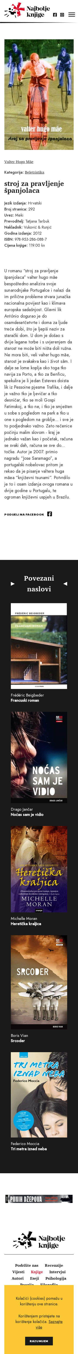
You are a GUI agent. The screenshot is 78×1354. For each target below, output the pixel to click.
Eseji (34, 1278)
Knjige (37, 1271)
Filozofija (49, 1284)
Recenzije (54, 1265)
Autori (18, 1278)
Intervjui (57, 1271)
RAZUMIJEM (39, 1341)
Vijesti (18, 1271)
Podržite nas (26, 1265)
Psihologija (56, 1278)
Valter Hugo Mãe (18, 161)
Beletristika (34, 172)
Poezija (27, 1284)
